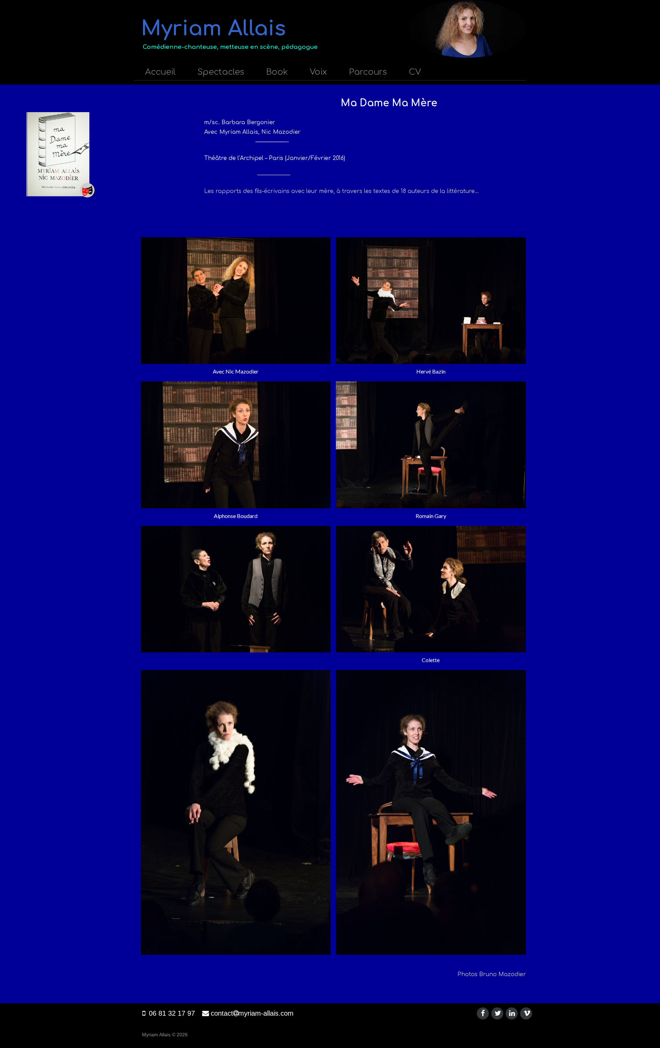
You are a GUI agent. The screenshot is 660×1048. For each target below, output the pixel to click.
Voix (318, 72)
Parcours (368, 72)
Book (277, 72)
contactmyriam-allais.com (252, 1013)
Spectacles (221, 72)
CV (415, 72)
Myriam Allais (213, 28)
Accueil (160, 72)
